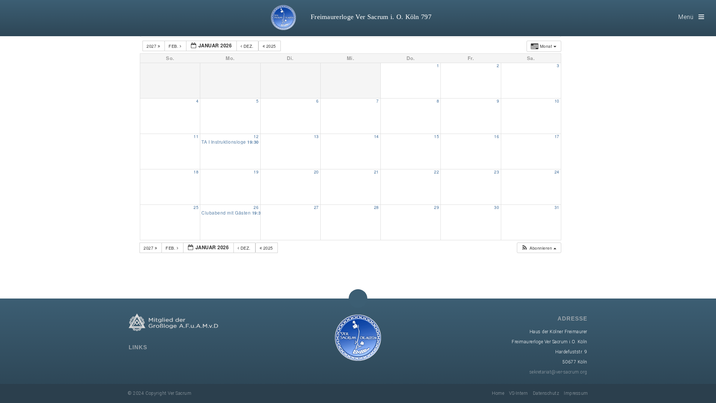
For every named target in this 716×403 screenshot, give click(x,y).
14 (376, 136)
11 (196, 136)
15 (436, 136)
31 (557, 207)
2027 (152, 46)
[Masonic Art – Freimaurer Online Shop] (187, 362)
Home (498, 393)
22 (436, 172)
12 (256, 136)
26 (256, 207)
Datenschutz (546, 393)
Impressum (576, 393)
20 (316, 172)
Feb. (174, 46)
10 (557, 101)
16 (496, 136)
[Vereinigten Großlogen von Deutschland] (144, 362)
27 (316, 207)
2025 (271, 46)
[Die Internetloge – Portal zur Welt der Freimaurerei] (166, 362)
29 (436, 207)
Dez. (248, 46)
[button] (538, 248)
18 (196, 172)
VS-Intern (518, 393)
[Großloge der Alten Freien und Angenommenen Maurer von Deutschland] (133, 362)
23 (496, 172)
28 (376, 207)
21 (376, 172)
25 (196, 207)
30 (496, 207)
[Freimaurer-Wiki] (155, 362)
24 (557, 172)
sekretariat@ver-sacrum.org (558, 372)
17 (557, 136)
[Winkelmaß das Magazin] (177, 362)
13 (316, 136)
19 (256, 172)
